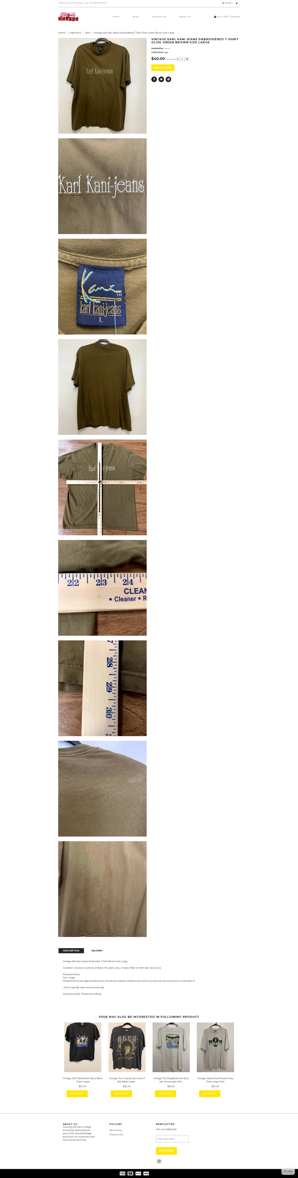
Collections (75, 32)
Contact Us (159, 16)
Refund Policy (115, 1130)
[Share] (154, 79)
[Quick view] (96, 1093)
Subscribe (166, 1150)
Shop (136, 16)
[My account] (236, 3)
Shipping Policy (116, 1134)
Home (116, 16)
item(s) (228, 16)
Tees (87, 32)
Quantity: (170, 59)
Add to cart (163, 67)
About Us (185, 16)
